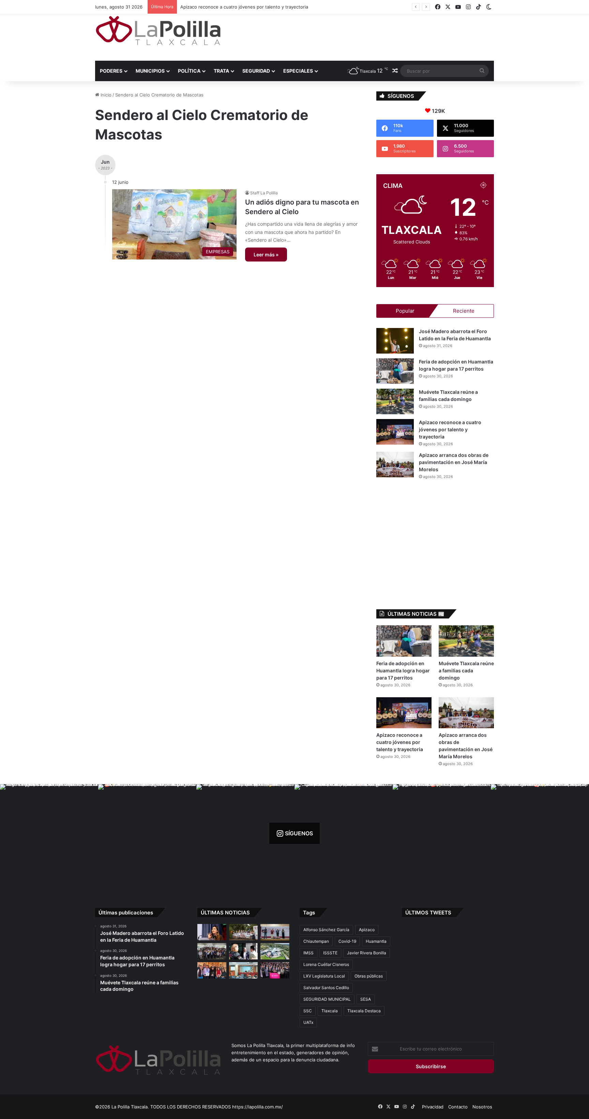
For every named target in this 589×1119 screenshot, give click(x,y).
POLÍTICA (189, 71)
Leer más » (266, 254)
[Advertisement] (363, 36)
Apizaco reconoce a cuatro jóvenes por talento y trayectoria (450, 429)
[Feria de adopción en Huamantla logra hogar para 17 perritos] (395, 371)
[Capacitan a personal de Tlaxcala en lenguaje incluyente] (211, 970)
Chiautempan (316, 941)
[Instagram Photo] (49, 833)
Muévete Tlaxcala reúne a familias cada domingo (466, 670)
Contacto (458, 1106)
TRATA (221, 71)
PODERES (111, 71)
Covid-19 (347, 941)
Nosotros (482, 1106)
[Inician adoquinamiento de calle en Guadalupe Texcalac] (243, 932)
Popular (405, 311)
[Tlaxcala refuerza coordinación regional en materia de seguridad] (243, 951)
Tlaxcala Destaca (364, 1010)
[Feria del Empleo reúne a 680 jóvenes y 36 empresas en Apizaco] (274, 932)
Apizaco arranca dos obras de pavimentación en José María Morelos (249, 7)
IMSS (308, 952)
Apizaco (367, 929)
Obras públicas (368, 976)
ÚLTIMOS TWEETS (428, 912)
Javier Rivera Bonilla (366, 952)
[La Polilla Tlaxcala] (158, 30)
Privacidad (432, 1106)
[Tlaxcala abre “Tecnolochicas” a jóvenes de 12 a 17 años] (211, 932)
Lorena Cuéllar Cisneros (326, 964)
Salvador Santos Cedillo (326, 987)
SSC (307, 1010)
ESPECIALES (298, 71)
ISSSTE (330, 952)
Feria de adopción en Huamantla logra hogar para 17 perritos (403, 670)
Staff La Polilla (264, 192)
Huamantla (376, 941)
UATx (308, 1022)
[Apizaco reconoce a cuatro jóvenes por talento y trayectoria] (395, 432)
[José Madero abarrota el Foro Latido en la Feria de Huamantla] (395, 341)
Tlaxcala (329, 1010)
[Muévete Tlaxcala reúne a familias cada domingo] (395, 401)
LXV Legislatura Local (324, 976)
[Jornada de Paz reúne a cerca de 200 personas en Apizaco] (211, 951)
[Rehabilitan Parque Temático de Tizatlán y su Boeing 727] (274, 951)
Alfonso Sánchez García (326, 929)
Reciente (463, 311)
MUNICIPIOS (150, 71)
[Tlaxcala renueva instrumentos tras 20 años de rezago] (274, 970)
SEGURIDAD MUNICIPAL (327, 999)
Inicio (105, 95)
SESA (365, 999)
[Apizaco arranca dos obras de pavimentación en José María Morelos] (395, 464)
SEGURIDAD (256, 71)
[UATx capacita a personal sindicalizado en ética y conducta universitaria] (243, 970)
